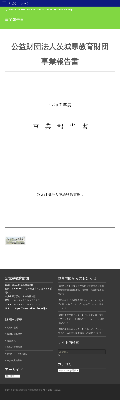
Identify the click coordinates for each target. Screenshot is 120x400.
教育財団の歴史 (14, 333)
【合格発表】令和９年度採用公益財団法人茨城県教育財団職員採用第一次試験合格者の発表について (81, 289)
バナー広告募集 (14, 360)
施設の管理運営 (14, 347)
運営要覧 (11, 340)
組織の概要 (12, 327)
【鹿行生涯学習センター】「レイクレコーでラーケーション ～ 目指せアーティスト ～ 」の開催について (81, 318)
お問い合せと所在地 (17, 353)
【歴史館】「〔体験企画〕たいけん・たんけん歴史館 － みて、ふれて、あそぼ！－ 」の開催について (81, 304)
